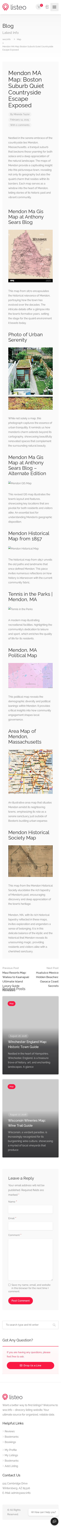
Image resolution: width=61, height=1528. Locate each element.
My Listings (11, 1455)
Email (12, 1218)
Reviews (10, 1431)
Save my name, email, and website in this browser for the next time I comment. (29, 1288)
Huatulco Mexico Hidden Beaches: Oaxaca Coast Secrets (47, 977)
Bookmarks (12, 1436)
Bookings (10, 1442)
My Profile (11, 1449)
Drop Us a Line (32, 1365)
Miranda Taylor (22, 114)
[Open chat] (54, 1521)
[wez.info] (14, 7)
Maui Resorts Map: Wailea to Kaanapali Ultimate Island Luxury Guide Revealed (15, 979)
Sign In (47, 6)
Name (12, 1202)
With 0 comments (19, 125)
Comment (14, 1235)
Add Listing (11, 1466)
